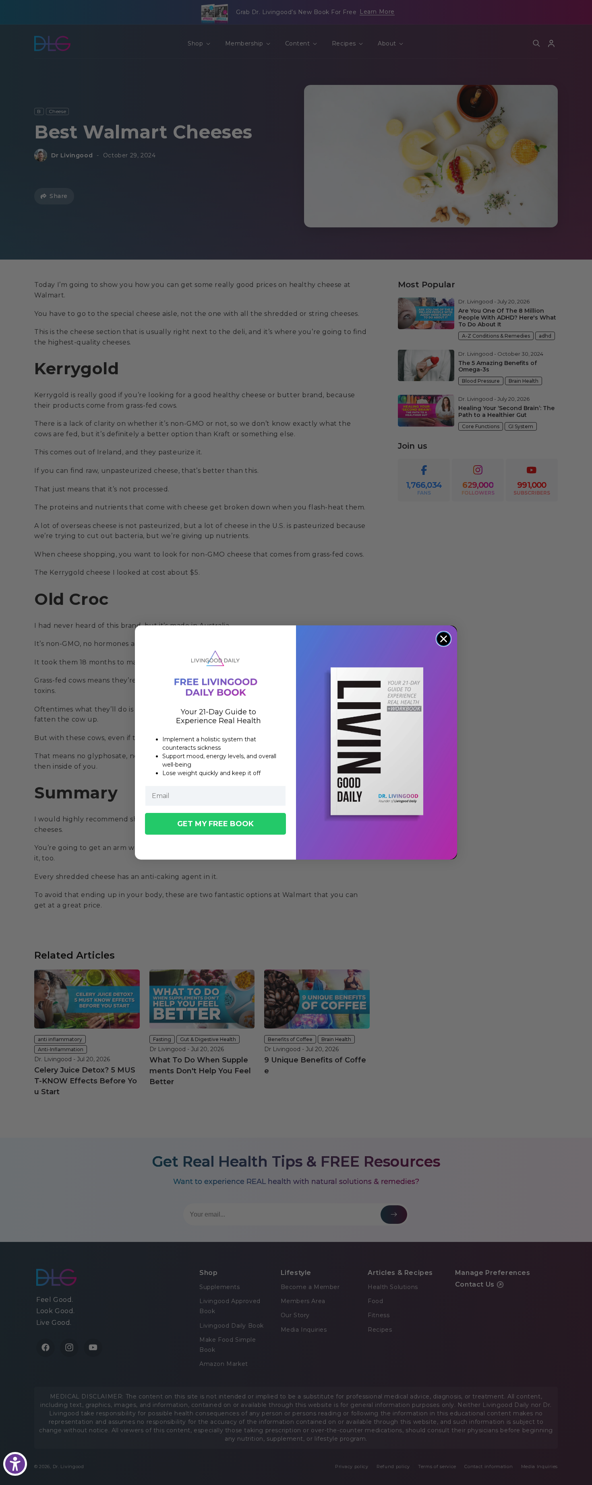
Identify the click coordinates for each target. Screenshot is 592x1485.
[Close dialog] (444, 639)
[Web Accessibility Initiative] (15, 1464)
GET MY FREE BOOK (215, 823)
